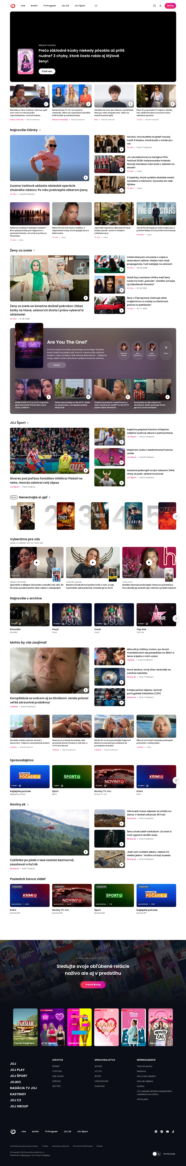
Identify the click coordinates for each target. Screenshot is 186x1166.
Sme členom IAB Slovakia (83, 1146)
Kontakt (99, 1146)
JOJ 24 (65, 5)
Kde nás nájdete (145, 1081)
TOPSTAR (57, 1071)
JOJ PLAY (17, 1070)
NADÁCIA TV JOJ (23, 1088)
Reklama (141, 1071)
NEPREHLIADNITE (146, 1059)
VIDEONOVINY (101, 1081)
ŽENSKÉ (56, 1066)
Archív (34, 5)
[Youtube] (167, 1132)
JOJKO (15, 1082)
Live (23, 5)
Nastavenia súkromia (60, 1146)
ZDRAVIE (56, 1081)
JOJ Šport (80, 5)
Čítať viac (47, 71)
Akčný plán (142, 1099)
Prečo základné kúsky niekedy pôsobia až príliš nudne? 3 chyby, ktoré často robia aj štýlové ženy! (82, 56)
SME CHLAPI (58, 1076)
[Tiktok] (173, 1132)
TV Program (49, 5)
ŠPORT (98, 1076)
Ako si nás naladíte (146, 1076)
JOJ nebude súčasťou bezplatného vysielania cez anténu (154, 1093)
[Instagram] (162, 1132)
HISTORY (56, 1086)
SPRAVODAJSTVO (105, 1059)
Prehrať (89, 984)
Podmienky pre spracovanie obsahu (24, 1146)
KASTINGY (18, 1094)
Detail (56, 365)
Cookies (45, 1146)
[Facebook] (156, 1132)
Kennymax (26, 1155)
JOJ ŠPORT (18, 1076)
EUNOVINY (100, 1086)
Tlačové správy (144, 1066)
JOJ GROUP (19, 1106)
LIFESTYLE (57, 1059)
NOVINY (98, 1066)
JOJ (13, 1063)
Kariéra (140, 1086)
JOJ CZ (15, 1100)
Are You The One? (67, 342)
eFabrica (46, 1155)
